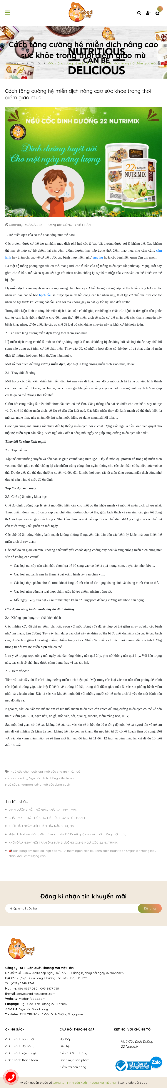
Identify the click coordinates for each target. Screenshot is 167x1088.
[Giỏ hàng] (158, 13)
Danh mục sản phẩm (74, 1060)
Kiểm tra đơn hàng (73, 1067)
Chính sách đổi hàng (19, 1046)
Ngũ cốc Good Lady (33, 1009)
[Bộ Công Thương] (132, 1065)
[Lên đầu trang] (157, 1047)
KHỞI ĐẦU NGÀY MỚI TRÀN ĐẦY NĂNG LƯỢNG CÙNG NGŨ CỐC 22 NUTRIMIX (62, 842)
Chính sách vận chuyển (21, 1053)
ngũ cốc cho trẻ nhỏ (58, 771)
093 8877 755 (49, 988)
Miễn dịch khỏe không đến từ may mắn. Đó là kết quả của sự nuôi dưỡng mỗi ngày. (67, 834)
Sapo (143, 1083)
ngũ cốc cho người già (27, 771)
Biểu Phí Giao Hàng (73, 1053)
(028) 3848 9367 (22, 983)
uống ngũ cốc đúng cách (52, 785)
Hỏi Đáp (65, 1039)
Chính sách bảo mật (19, 1039)
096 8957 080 (27, 988)
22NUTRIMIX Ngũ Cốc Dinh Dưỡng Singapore (51, 1014)
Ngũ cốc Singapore (19, 785)
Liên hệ (65, 1046)
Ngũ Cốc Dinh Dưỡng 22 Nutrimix (43, 1004)
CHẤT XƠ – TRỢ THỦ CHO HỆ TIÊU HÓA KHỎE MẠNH (46, 818)
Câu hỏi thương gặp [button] (77, 1029)
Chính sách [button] (15, 1029)
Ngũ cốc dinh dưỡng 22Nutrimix (51, 778)
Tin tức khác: (16, 801)
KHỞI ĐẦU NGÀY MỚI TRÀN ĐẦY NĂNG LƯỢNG (41, 826)
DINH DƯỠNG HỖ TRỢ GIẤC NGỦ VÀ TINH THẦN (42, 809)
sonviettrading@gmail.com (36, 994)
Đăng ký (150, 908)
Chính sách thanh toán (21, 1060)
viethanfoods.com (32, 999)
